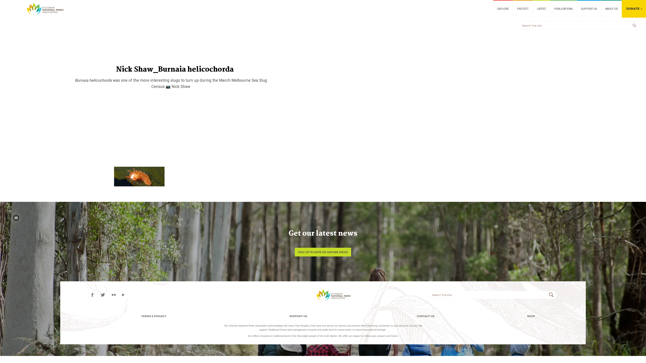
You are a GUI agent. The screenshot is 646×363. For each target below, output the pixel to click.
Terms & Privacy (153, 316)
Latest (541, 8)
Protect (523, 8)
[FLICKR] (114, 295)
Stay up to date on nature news (323, 252)
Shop (531, 316)
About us (611, 8)
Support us (589, 8)
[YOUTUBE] (123, 295)
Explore (503, 8)
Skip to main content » (21, 4)
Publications (563, 8)
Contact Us (425, 316)
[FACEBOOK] (93, 295)
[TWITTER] (103, 295)
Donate (632, 9)
